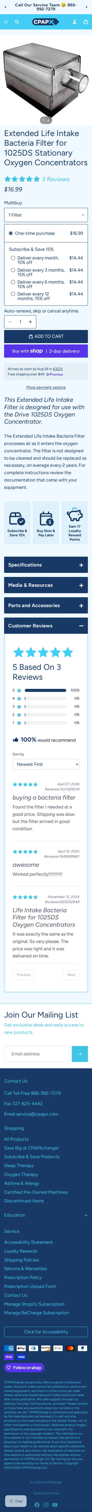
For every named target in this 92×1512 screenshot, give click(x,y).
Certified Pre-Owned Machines (36, 1192)
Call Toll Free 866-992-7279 (32, 1093)
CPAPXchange (52, 1482)
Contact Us (15, 1295)
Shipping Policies (21, 1260)
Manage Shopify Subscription (34, 1304)
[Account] (74, 21)
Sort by (18, 754)
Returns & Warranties (25, 1268)
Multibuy (13, 203)
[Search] (16, 21)
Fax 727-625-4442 (23, 1103)
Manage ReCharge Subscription (36, 1313)
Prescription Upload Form (30, 1286)
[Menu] (6, 22)
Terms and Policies (46, 1493)
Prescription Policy (23, 1277)
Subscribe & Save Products (31, 1156)
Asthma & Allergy (21, 1183)
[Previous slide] (5, 7)
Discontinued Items (24, 1201)
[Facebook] (37, 1505)
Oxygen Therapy (21, 1174)
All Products (16, 1139)
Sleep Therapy (18, 1165)
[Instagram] (46, 1505)
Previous (24, 975)
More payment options (46, 387)
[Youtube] (55, 1505)
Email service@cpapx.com (31, 1114)
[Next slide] (86, 7)
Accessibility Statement (28, 1242)
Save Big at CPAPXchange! (31, 1148)
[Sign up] (80, 1054)
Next (71, 975)
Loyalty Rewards (20, 1251)
